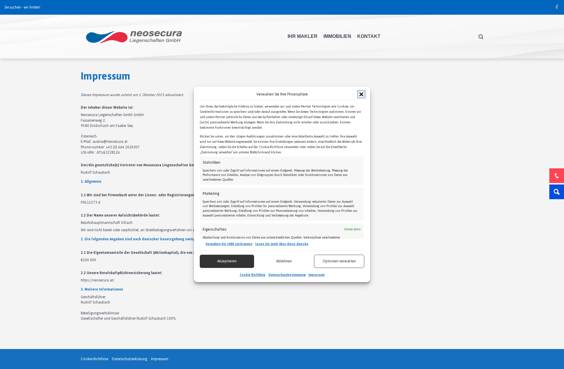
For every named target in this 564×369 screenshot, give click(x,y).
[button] (361, 94)
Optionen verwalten (339, 261)
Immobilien (337, 36)
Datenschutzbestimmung (287, 275)
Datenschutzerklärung (129, 359)
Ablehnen (284, 261)
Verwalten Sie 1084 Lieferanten (229, 244)
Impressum (316, 275)
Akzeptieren (227, 261)
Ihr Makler (303, 36)
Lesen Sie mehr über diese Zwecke (281, 244)
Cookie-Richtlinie (253, 275)
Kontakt (368, 36)
